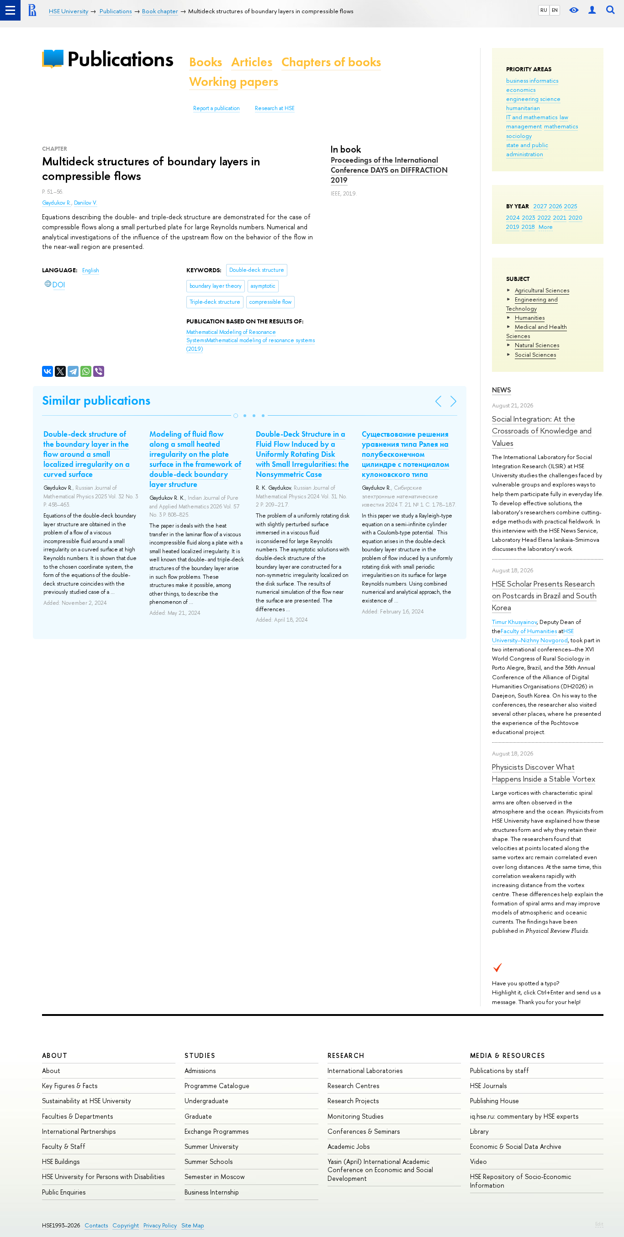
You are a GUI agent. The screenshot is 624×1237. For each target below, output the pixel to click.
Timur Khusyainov (514, 622)
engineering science (533, 99)
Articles (251, 62)
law (564, 117)
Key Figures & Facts (69, 1085)
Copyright (125, 1225)
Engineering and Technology (532, 303)
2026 (555, 206)
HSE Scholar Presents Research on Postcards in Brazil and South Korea (544, 595)
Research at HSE (275, 108)
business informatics (532, 80)
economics (520, 89)
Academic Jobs (349, 1146)
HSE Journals (488, 1085)
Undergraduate (206, 1100)
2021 (559, 217)
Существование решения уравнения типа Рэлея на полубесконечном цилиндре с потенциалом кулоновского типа (405, 454)
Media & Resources (507, 1055)
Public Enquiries (63, 1192)
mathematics (561, 126)
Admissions (200, 1070)
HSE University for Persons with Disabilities (103, 1176)
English (90, 270)
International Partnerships (79, 1131)
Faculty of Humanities (529, 631)
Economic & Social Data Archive (515, 1146)
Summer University (211, 1146)
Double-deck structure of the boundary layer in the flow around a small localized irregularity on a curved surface (86, 454)
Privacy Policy (160, 1225)
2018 (528, 226)
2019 (512, 226)
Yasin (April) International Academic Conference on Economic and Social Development (380, 1169)
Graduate (198, 1116)
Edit (599, 1224)
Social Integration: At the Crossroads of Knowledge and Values (542, 430)
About (55, 1055)
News (501, 390)
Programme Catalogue (217, 1085)
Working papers (233, 82)
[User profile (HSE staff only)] (592, 10)
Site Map (192, 1225)
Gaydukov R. (56, 202)
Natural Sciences (537, 345)
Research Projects (353, 1100)
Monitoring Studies (355, 1116)
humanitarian (523, 108)
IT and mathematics (531, 117)
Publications (120, 59)
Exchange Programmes (217, 1131)
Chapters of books (331, 62)
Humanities (530, 317)
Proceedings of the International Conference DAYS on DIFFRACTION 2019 (389, 170)
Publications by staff (499, 1070)
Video (478, 1161)
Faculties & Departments (77, 1116)
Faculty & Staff (63, 1146)
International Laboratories (365, 1070)
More (546, 226)
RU (543, 10)
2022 (544, 217)
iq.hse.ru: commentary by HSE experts (524, 1116)
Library (479, 1131)
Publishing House (494, 1100)
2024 (513, 217)
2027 (540, 206)
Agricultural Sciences (542, 290)
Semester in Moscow (215, 1176)
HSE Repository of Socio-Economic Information (520, 1180)
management (524, 126)
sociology (519, 136)
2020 (575, 217)
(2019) (250, 340)
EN (555, 10)
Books (205, 62)
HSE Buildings (60, 1161)
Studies (200, 1055)
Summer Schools (209, 1161)
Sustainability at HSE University (86, 1100)
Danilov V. (85, 202)
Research (346, 1055)
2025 (570, 206)
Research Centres (353, 1085)
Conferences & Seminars (364, 1131)
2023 (528, 217)
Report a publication (216, 108)
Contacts (96, 1225)
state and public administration (527, 149)
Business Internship (212, 1192)
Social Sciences (535, 354)
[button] (235, 415)
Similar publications (96, 400)
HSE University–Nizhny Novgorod (533, 635)
